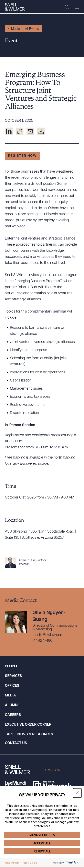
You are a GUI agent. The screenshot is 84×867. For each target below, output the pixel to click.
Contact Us (16, 743)
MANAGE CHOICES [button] (42, 835)
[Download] (41, 131)
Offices (12, 686)
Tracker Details (29, 862)
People (11, 666)
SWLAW (53, 770)
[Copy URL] (19, 131)
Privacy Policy (12, 862)
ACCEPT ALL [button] (42, 843)
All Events (32, 29)
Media (15, 29)
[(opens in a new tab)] (9, 131)
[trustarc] (72, 862)
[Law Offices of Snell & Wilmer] (15, 7)
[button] (77, 793)
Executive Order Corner (28, 725)
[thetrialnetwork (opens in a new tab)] (52, 785)
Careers (13, 715)
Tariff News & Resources (29, 734)
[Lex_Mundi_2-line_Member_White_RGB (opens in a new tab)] (15, 785)
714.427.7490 (42, 641)
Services (13, 676)
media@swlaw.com (47, 635)
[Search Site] (67, 7)
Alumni (11, 705)
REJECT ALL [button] (42, 851)
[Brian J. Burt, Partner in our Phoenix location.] (42, 563)
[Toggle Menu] (77, 7)
